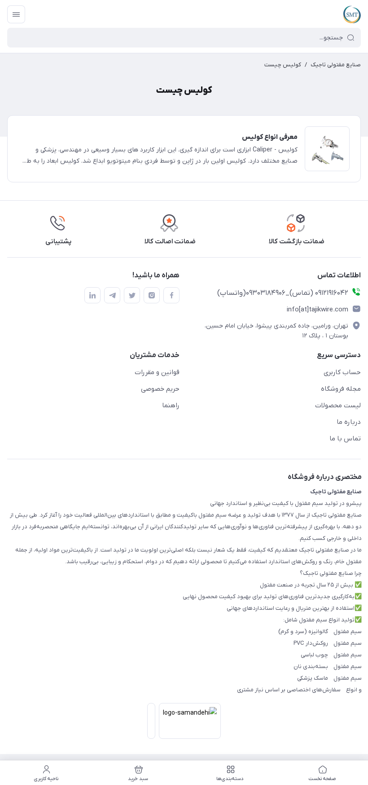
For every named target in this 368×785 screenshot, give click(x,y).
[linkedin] (92, 295)
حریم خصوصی (160, 388)
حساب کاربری (342, 372)
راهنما (171, 405)
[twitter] (132, 295)
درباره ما (349, 422)
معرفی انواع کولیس (270, 137)
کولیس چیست (282, 65)
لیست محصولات (338, 405)
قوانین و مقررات (157, 372)
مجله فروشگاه (341, 388)
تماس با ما (345, 438)
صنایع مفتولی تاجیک (336, 65)
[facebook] (171, 295)
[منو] (16, 14)
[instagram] (152, 295)
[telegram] (112, 295)
